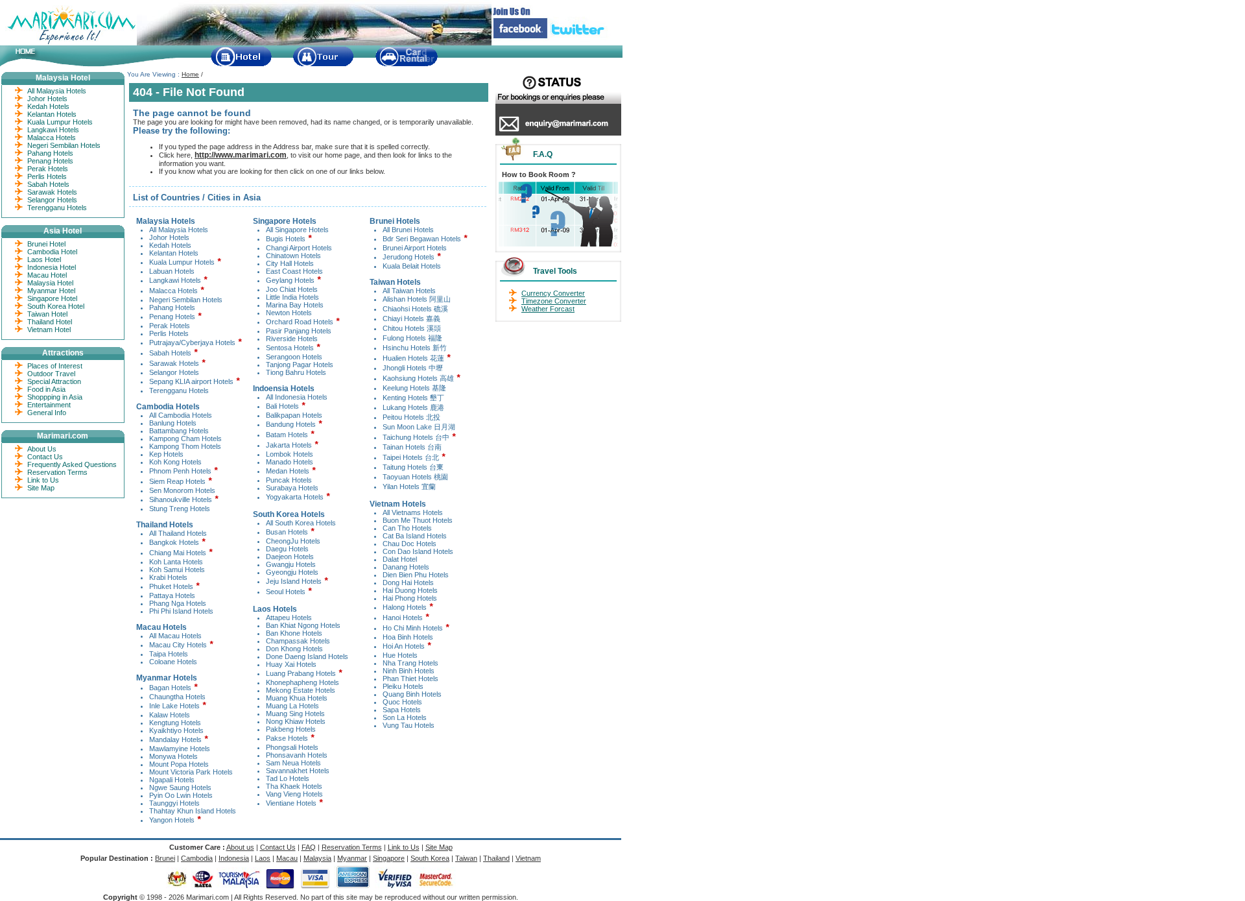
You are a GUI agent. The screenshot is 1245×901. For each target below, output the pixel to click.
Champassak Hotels (298, 641)
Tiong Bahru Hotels (296, 372)
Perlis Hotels (169, 333)
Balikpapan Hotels (294, 415)
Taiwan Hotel (47, 314)
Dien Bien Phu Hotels (416, 575)
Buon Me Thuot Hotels (418, 520)
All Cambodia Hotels (180, 415)
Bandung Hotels (291, 424)
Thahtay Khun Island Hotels (192, 811)
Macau (287, 858)
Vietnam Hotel (49, 329)
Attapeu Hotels (289, 617)
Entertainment (49, 405)
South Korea (429, 858)
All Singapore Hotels (297, 230)
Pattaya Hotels (172, 595)
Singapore (389, 858)
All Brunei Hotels (408, 230)
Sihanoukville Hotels (180, 499)
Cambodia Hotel (52, 252)
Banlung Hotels (172, 423)
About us (240, 847)
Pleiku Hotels (403, 686)
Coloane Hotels (173, 662)
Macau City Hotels (178, 645)
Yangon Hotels (172, 820)
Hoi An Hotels (404, 646)
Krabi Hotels (168, 577)
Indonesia (234, 858)
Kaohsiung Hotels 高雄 (418, 378)
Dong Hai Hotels (408, 582)
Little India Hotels (292, 297)
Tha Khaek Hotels (294, 786)
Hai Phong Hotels (410, 598)
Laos (262, 858)
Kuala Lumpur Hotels (182, 262)
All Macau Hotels (175, 636)
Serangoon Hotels (294, 357)
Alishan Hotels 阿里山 (417, 299)
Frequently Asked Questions (72, 464)
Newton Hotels (289, 313)
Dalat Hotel (400, 559)
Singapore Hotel (52, 298)
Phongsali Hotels (292, 747)
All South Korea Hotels (301, 523)
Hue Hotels (400, 655)
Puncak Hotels (289, 480)
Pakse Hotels (287, 738)
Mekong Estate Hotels (300, 690)
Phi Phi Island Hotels (181, 611)
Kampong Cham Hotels (185, 438)
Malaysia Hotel (50, 283)
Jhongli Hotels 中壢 (413, 368)
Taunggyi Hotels (174, 803)
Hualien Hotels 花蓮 (413, 358)
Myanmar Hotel (51, 290)
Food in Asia (46, 389)
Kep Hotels (166, 454)
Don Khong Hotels (294, 649)
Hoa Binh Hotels (408, 637)
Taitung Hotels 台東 (413, 467)
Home (190, 74)
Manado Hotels (289, 462)
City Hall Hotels (290, 263)
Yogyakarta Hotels (295, 497)
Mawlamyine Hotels (179, 748)
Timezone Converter (553, 301)
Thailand (496, 858)
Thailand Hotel (49, 322)
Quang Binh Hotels (412, 694)
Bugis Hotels (285, 239)
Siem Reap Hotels (177, 481)
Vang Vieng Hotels (294, 794)
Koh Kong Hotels (175, 462)
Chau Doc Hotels (409, 543)
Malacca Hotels (173, 290)
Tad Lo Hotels (287, 778)
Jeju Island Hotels (294, 581)
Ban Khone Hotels (294, 633)
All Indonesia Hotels (296, 397)
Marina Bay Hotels (295, 305)
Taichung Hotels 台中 (416, 437)
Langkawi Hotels (175, 280)
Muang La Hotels (292, 706)
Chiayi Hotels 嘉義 (411, 318)
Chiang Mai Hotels (177, 553)
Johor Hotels (169, 237)
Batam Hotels (287, 434)
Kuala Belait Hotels (412, 266)
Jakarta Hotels (289, 445)
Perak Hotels (169, 326)
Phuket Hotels (171, 586)
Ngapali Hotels (172, 780)
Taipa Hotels (168, 654)
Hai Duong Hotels (410, 590)
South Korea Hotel (55, 306)
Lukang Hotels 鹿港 (413, 407)
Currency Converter (553, 293)
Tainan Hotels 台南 (412, 447)
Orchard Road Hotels (299, 322)
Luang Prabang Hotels (301, 673)
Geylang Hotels (290, 280)
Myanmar (352, 858)
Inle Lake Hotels (174, 706)
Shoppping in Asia (54, 397)
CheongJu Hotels (293, 541)
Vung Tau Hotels (408, 725)
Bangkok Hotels (174, 542)
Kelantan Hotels (173, 253)
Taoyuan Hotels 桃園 (415, 477)
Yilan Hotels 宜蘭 (409, 486)
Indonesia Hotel (51, 267)
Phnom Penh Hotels (180, 471)
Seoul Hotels (285, 591)
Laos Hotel (44, 259)
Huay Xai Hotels (291, 664)
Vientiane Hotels (291, 803)
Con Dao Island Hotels (418, 551)
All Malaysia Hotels (178, 230)
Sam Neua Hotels (293, 763)
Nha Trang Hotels (410, 663)
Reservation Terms (57, 472)
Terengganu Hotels (179, 390)
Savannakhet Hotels (297, 771)
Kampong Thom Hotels (185, 446)
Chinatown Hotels (293, 255)
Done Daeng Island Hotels (307, 656)
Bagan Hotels (170, 687)
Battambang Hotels (179, 431)
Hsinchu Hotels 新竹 (415, 348)
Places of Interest (54, 366)
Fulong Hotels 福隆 (412, 338)
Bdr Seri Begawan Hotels (422, 239)
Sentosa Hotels (290, 348)
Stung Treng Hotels (179, 508)
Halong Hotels (405, 607)
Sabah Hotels (170, 353)
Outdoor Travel (51, 374)
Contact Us (45, 457)
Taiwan (466, 858)
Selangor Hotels (174, 372)
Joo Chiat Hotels (292, 289)
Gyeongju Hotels (292, 572)
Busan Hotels (287, 532)
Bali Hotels (282, 406)
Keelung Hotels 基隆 (414, 388)
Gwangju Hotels (291, 564)
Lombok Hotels (289, 454)
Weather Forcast (548, 309)
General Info (46, 412)
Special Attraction (54, 381)
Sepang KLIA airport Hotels (191, 381)
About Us (41, 449)
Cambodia (197, 858)
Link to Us (43, 480)
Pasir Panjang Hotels (298, 331)
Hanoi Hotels (403, 617)
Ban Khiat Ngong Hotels (303, 625)
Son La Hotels (405, 717)
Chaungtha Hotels (177, 697)
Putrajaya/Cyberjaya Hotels (192, 342)
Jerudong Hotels (408, 257)
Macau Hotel (47, 275)
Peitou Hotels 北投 (411, 417)
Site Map (40, 488)
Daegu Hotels (287, 549)
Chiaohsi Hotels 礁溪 (415, 309)
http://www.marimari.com (241, 155)
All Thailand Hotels (178, 533)
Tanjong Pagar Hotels (299, 364)
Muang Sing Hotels (295, 713)
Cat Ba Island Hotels (415, 536)
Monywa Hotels (173, 756)
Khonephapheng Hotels (302, 682)
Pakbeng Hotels (291, 729)
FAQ (309, 847)
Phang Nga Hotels (177, 603)
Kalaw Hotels (169, 715)
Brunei (165, 858)
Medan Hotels (287, 471)
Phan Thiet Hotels (410, 678)
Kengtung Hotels (175, 723)
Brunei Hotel (46, 244)
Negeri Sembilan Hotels (185, 300)
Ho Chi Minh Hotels (413, 628)
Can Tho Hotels (407, 528)
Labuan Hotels (172, 271)
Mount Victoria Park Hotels (191, 772)
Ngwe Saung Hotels (180, 787)
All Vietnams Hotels (413, 512)
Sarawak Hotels (174, 363)
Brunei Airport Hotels (415, 248)
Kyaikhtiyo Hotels (176, 730)
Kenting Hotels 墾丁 (413, 398)
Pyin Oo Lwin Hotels (181, 795)
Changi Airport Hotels (299, 248)
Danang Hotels (406, 567)
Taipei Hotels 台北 (412, 457)
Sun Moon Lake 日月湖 (419, 427)
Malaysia (317, 858)
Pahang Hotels (172, 307)
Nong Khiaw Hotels (296, 721)
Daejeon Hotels (290, 556)
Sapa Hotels (402, 710)
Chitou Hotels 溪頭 (412, 328)
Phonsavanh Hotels (296, 755)
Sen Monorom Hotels (182, 490)
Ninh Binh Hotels (408, 671)
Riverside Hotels (292, 338)
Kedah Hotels (170, 245)
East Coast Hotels (294, 271)
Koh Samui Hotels (177, 569)
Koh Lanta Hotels (176, 562)
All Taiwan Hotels (409, 290)
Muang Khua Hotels (296, 698)
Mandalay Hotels (175, 739)
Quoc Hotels (402, 702)
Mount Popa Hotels (179, 764)
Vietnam (528, 858)
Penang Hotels (172, 316)
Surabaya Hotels (292, 488)
